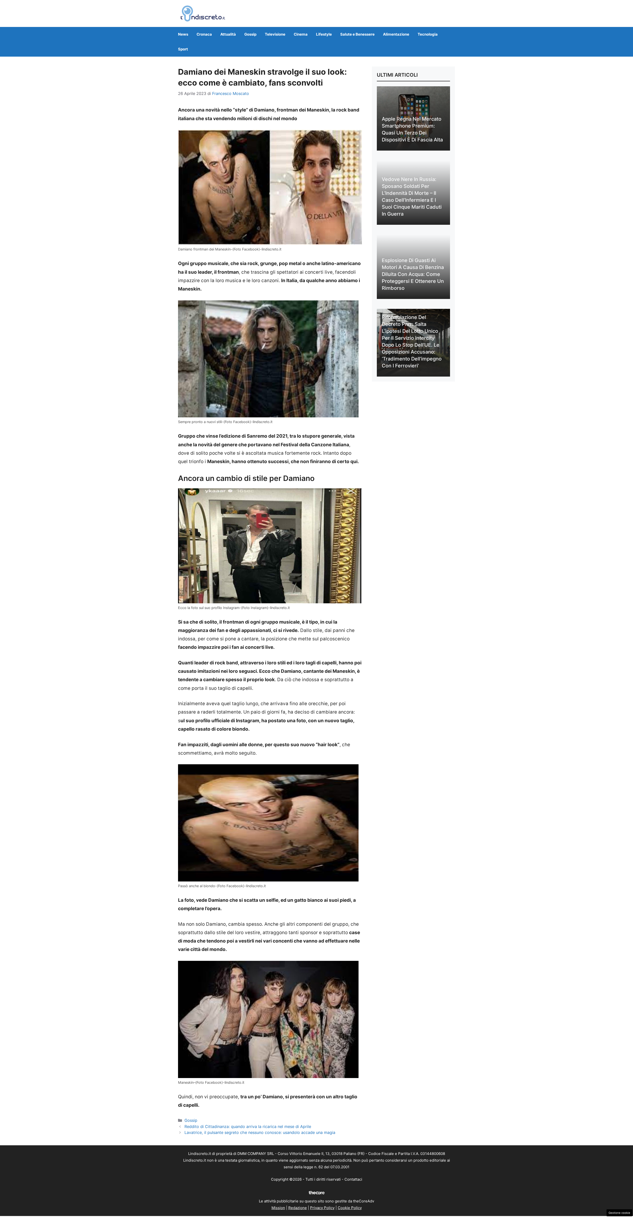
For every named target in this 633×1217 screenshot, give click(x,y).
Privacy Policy (322, 1207)
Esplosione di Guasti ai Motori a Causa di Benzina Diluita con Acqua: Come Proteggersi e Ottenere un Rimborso (413, 274)
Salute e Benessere (357, 34)
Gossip (250, 34)
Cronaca (204, 34)
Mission (278, 1207)
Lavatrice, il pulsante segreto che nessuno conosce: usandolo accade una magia (259, 1132)
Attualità (228, 34)
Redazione (297, 1207)
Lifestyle (324, 34)
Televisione (275, 34)
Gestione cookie (619, 1213)
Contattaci (353, 1179)
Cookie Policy (350, 1207)
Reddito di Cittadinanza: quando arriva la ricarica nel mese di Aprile (247, 1126)
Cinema (301, 34)
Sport (183, 49)
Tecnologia (428, 34)
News (183, 34)
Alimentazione (396, 34)
